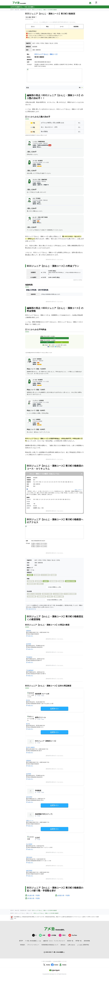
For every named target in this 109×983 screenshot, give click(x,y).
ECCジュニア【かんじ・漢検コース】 (46, 54)
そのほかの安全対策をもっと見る (54, 599)
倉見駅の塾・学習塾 (63, 895)
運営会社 (63, 945)
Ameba (48, 965)
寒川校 (28, 700)
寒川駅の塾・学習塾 (33, 898)
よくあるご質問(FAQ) (83, 945)
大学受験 (53, 935)
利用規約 (22, 945)
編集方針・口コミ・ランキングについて (54, 941)
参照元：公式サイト (78, 489)
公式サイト (54, 708)
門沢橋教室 (29, 657)
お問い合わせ (71, 945)
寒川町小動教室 (30, 747)
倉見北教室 (29, 797)
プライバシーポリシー (33, 945)
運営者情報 (87, 941)
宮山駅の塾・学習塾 (33, 895)
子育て (64, 935)
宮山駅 (29, 9)
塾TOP (12, 9)
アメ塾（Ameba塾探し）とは (33, 941)
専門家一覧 (78, 941)
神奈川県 (17, 9)
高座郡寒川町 (23, 9)
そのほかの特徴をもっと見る (54, 587)
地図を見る (30, 636)
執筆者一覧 (70, 941)
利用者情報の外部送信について (50, 945)
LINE (43, 935)
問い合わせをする (31, 609)
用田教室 (28, 630)
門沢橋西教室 (29, 670)
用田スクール (29, 820)
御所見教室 (29, 870)
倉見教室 (28, 644)
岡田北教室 (29, 857)
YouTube (74, 935)
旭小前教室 (29, 844)
